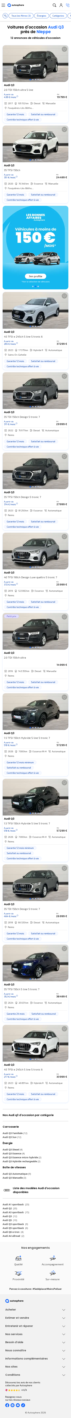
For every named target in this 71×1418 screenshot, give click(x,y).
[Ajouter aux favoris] (64, 49)
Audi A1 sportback (16, 1204)
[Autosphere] (16, 5)
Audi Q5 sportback (15, 1228)
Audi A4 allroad (13, 1235)
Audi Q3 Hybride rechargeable (21, 1161)
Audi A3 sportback (16, 1212)
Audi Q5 (10, 1220)
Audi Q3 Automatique (17, 1173)
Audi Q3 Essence (14, 1153)
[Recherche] (54, 5)
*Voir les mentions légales (35, 281)
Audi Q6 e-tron (13, 1231)
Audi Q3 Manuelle (14, 1177)
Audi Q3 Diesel (12, 1149)
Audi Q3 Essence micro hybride (22, 1157)
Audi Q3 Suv (12, 1137)
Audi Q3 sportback (15, 1224)
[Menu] (3, 5)
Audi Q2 (10, 1208)
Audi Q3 (10, 1216)
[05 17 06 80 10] (67, 5)
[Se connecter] (61, 5)
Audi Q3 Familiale (15, 1133)
